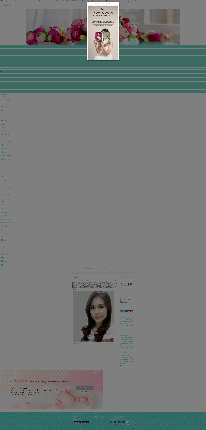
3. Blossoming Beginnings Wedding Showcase (127, 341)
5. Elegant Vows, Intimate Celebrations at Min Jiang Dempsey (127, 345)
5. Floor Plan (122, 363)
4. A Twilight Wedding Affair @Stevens (127, 343)
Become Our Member (140, 1)
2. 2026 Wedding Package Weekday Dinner (127, 321)
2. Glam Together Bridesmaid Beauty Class (127, 339)
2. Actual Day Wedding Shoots (126, 357)
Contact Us (116, 413)
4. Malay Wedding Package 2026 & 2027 (127, 325)
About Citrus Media (117, 417)
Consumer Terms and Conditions (120, 416)
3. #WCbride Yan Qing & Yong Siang (127, 359)
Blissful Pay (75, 416)
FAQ (74, 413)
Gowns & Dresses (65, 0)
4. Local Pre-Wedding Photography (126, 361)
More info (126, 307)
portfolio (77, 273)
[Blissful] (77, 422)
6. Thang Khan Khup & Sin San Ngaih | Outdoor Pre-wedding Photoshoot (127, 365)
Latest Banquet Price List (45, 1)
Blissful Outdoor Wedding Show (99, 417)
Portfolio (73, 0)
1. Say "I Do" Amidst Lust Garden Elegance (127, 337)
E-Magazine (102, 1)
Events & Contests (34, 1)
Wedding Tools (9, 1)
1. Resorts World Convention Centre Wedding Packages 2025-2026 (127, 319)
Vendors (26, 1)
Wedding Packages (111, 1)
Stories (78, 1)
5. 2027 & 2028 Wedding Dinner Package (127, 327)
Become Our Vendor (121, 1)
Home (3, 1)
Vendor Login (131, 1)
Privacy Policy (116, 415)
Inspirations (95, 1)
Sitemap (74, 417)
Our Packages (126, 309)
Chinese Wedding (86, 1)
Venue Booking (56, 0)
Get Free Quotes (18, 1)
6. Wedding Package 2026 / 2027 (126, 329)
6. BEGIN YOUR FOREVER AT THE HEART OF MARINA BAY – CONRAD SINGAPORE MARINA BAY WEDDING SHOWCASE (127, 347)
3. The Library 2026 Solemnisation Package (127, 323)
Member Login (150, 1)
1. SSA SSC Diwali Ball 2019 (125, 355)
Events (95, 413)
